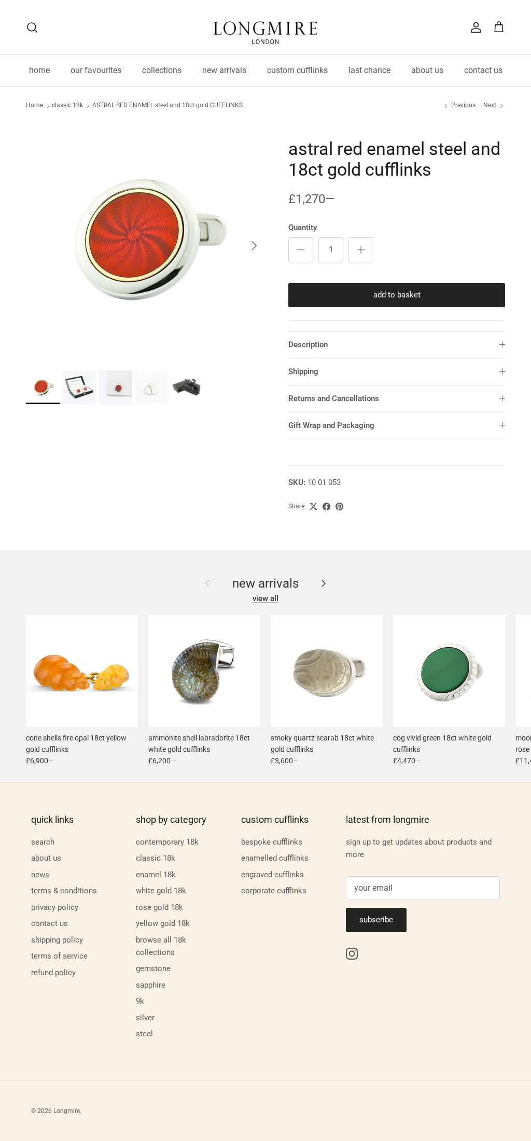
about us (427, 70)
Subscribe (376, 919)
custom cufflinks (297, 70)
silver (145, 1017)
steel (144, 1033)
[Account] (474, 27)
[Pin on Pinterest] (339, 506)
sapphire (150, 985)
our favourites (96, 70)
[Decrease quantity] (300, 249)
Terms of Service (59, 956)
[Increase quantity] (360, 249)
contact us (483, 70)
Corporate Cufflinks (273, 890)
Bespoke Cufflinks (271, 842)
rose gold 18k (159, 907)
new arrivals (224, 70)
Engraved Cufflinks (272, 874)
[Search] (32, 27)
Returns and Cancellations (333, 398)
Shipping (303, 371)
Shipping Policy (57, 940)
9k (140, 1001)
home (39, 70)
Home (34, 105)
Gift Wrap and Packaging (331, 425)
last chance (369, 70)
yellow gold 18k (163, 923)
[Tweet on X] (313, 506)
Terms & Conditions (64, 890)
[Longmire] (265, 27)
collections (161, 70)
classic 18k (67, 105)
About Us (46, 858)
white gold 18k (161, 890)
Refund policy (53, 972)
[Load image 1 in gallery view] (146, 240)
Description (308, 344)
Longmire (66, 1111)
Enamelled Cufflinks (275, 858)
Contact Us (49, 923)
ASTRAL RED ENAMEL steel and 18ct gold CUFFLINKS (167, 105)
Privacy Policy (54, 907)
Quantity (302, 227)
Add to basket (397, 294)
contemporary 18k (167, 842)
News (40, 874)
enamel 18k (156, 874)
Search (42, 842)
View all (265, 598)
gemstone (153, 968)
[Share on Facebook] (326, 506)
